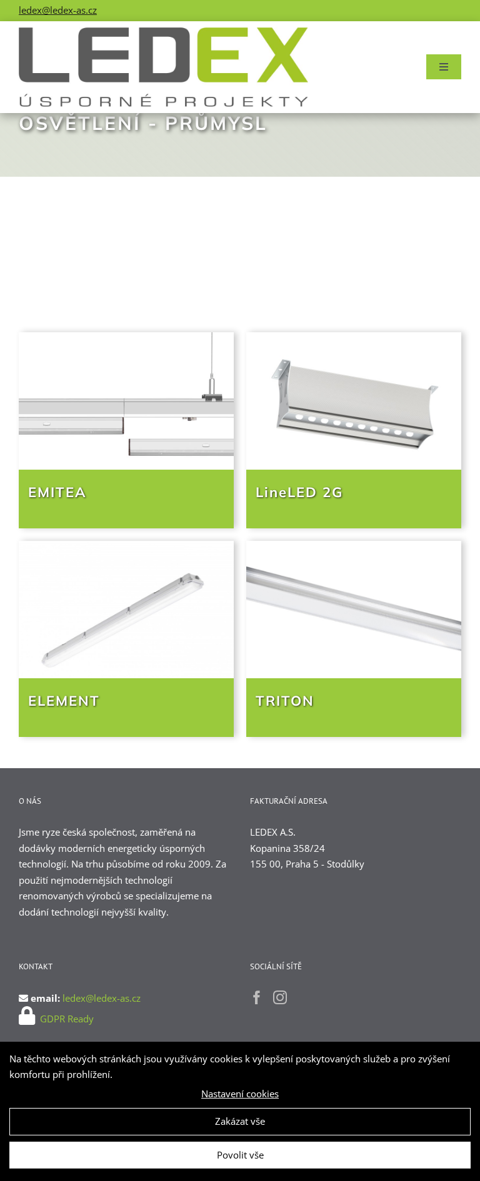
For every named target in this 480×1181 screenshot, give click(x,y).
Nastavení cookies (240, 1093)
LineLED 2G (299, 492)
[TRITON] (353, 609)
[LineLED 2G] (353, 401)
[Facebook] (257, 997)
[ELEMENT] (126, 609)
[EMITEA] (126, 401)
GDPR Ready (66, 1018)
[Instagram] (280, 997)
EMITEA (57, 492)
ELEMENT (64, 700)
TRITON (285, 700)
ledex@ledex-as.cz (58, 10)
